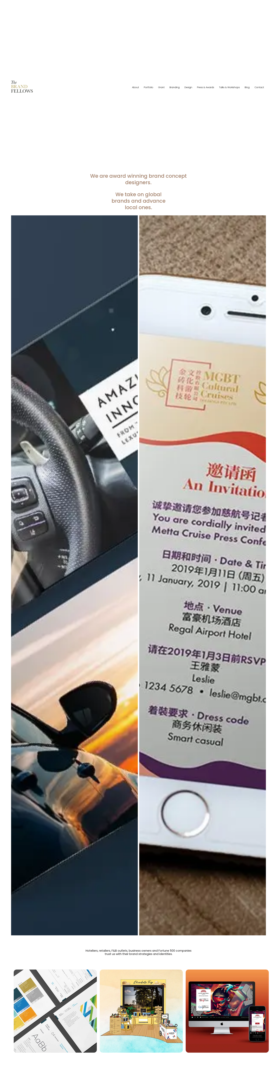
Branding (175, 87)
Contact (259, 87)
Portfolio (148, 87)
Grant (161, 87)
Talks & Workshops (229, 87)
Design (188, 87)
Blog (247, 87)
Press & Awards (205, 87)
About (135, 87)
